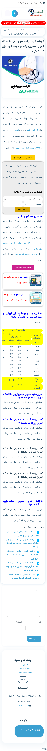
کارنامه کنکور (32, 129)
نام (39, 622)
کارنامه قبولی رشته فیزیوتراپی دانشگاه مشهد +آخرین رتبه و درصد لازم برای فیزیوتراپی (22, 543)
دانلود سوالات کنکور (25, 672)
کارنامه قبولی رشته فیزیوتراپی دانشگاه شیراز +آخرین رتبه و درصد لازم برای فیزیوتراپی (22, 555)
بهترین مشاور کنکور (23, 3)
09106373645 (24, 705)
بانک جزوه (25, 664)
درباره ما (22, 679)
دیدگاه (38, 591)
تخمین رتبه (23, 277)
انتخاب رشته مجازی (20, 294)
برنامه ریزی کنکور (36, 3)
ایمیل (19, 622)
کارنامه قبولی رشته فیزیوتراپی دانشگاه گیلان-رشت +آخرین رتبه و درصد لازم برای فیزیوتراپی (22, 566)
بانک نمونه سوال (25, 668)
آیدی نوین (39, 30)
